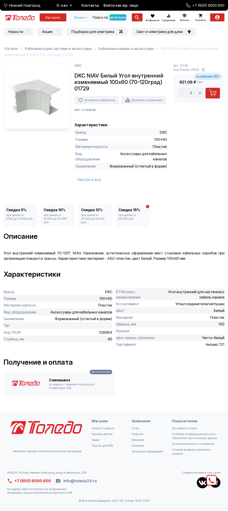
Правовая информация (147, 451)
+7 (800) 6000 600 (208, 5)
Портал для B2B (102, 445)
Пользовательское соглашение (193, 444)
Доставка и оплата (184, 428)
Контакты (90, 5)
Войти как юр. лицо (121, 5)
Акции (96, 440)
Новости (137, 434)
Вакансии (138, 440)
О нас (135, 428)
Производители (102, 434)
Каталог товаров (103, 428)
